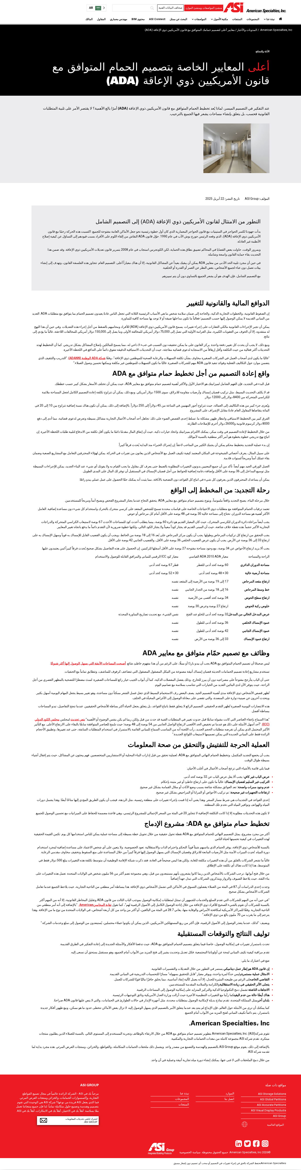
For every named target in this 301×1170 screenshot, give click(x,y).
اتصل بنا (229, 1099)
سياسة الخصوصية (190, 1152)
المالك (89, 19)
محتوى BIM (138, 19)
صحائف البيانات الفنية (170, 7)
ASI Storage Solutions (272, 1093)
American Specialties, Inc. (276, 30)
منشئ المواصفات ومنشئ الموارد (204, 7)
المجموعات (253, 19)
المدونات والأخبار (247, 30)
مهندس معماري (118, 19)
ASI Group (279, 1116)
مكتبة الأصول (221, 19)
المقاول (101, 19)
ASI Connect (157, 19)
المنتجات (237, 19)
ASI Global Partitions (273, 1099)
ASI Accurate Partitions (271, 1105)
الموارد (230, 1093)
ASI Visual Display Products (268, 1110)
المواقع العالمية (275, 1124)
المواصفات (200, 19)
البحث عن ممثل (178, 19)
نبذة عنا (270, 19)
